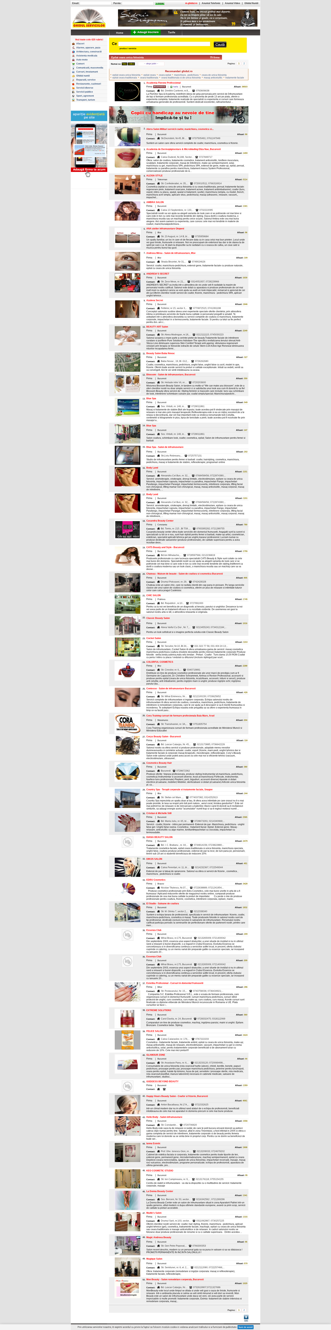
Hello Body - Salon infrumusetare (164, 1117)
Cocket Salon (153, 638)
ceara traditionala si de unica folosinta (181, 77)
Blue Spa (151, 398)
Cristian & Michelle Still (158, 813)
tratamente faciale (234, 77)
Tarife (171, 32)
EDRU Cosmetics (156, 880)
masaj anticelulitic (213, 77)
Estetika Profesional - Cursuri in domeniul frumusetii (174, 983)
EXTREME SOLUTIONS (158, 1010)
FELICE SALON (154, 1031)
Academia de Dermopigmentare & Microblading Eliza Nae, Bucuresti (183, 149)
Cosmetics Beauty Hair (159, 763)
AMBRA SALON (155, 202)
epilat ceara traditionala (124, 77)
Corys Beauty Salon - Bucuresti (163, 736)
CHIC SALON (153, 595)
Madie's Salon (153, 1213)
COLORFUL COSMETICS (159, 662)
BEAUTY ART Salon (157, 326)
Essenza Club (153, 930)
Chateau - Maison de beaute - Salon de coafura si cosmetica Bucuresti (184, 573)
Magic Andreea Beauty (158, 1237)
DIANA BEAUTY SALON (159, 837)
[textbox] (164, 44)
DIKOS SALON (154, 859)
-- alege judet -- (151, 63)
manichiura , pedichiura (186, 75)
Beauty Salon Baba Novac (160, 353)
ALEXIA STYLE (154, 175)
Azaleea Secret (154, 300)
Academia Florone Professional (163, 82)
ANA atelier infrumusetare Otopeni (165, 228)
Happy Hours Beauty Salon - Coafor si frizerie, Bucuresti (177, 1096)
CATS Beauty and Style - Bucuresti (165, 547)
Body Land (152, 467)
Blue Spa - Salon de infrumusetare (165, 447)
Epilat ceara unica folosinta (127, 57)
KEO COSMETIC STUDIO (159, 1170)
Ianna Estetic (153, 1143)
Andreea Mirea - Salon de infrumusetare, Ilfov (171, 253)
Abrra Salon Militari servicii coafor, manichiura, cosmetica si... (180, 129)
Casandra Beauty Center (160, 520)
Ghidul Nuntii (251, 3)
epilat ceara (149, 75)
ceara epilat (165, 75)
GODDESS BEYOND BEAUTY (162, 1081)
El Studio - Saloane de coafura (162, 903)
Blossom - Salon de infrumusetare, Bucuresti (170, 374)
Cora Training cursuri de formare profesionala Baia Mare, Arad (180, 715)
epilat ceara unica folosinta (126, 75)
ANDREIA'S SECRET (157, 273)
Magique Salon (154, 1258)
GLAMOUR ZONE (155, 1055)
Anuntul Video (232, 3)
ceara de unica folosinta (214, 75)
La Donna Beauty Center (159, 1191)
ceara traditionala (149, 77)
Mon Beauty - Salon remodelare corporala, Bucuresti (175, 1279)
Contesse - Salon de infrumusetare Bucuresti (171, 688)
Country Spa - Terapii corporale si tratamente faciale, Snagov (179, 789)
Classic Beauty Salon (158, 618)
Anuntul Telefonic (211, 3)
